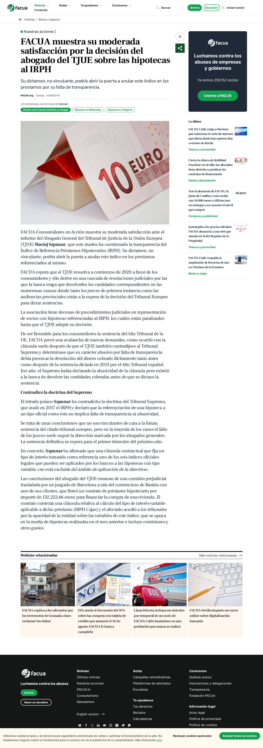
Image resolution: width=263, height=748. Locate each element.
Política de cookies (203, 725)
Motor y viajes (197, 273)
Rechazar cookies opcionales (192, 735)
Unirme (194, 7)
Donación (211, 7)
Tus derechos (142, 706)
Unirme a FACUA (217, 96)
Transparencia (199, 689)
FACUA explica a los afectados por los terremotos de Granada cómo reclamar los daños (47, 615)
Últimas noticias (88, 677)
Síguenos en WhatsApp (88, 109)
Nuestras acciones (90, 683)
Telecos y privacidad (201, 149)
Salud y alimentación (202, 180)
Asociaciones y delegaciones (210, 683)
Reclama (139, 712)
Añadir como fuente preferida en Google (45, 109)
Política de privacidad (205, 719)
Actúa (63, 5)
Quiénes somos (200, 677)
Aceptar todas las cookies (240, 735)
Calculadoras (142, 719)
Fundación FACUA (202, 696)
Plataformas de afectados (152, 683)
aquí (159, 740)
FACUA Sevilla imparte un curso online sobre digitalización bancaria (214, 615)
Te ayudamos (89, 5)
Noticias (39, 5)
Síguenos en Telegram (120, 109)
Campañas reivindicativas (151, 677)
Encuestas (140, 689)
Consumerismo (88, 696)
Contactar (41, 10)
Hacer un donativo (36, 702)
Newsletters (85, 702)
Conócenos (119, 5)
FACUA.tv (84, 689)
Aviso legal (197, 712)
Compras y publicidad (203, 216)
